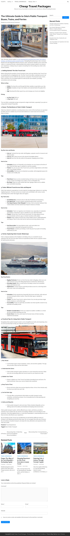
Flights (3, 1)
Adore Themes (61, 534)
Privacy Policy (30, 534)
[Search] (68, 2)
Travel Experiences (20, 1)
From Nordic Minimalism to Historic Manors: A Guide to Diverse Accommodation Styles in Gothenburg (58, 29)
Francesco (17, 22)
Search (51, 15)
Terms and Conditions (40, 534)
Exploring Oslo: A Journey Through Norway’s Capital (38, 460)
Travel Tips (31, 1)
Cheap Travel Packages (35, 6)
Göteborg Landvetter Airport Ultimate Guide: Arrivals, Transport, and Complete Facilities (59, 34)
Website (3, 510)
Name (3, 504)
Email (27, 504)
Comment (4, 486)
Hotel (9, 1)
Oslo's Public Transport (11, 427)
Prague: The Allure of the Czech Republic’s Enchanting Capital (7, 460)
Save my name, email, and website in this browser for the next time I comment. (23, 517)
